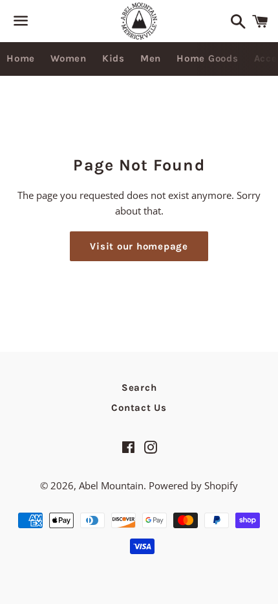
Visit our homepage (139, 246)
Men (150, 58)
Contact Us (139, 407)
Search (139, 387)
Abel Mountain (111, 485)
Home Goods (207, 58)
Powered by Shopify (193, 485)
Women (68, 58)
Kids (113, 58)
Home (20, 58)
